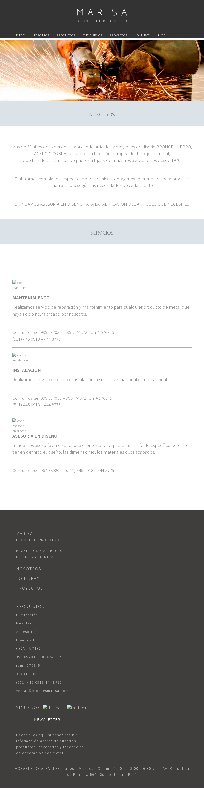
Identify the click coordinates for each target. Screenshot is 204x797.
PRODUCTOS (66, 35)
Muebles (24, 623)
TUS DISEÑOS (92, 35)
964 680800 (27, 674)
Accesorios (26, 631)
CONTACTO (24, 38)
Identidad (25, 640)
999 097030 (27, 657)
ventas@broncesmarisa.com (42, 690)
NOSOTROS (41, 35)
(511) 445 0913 (30, 682)
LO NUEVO (142, 35)
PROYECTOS (118, 35)
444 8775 (53, 682)
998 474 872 (50, 657)
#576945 (32, 665)
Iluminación (27, 615)
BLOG (161, 35)
